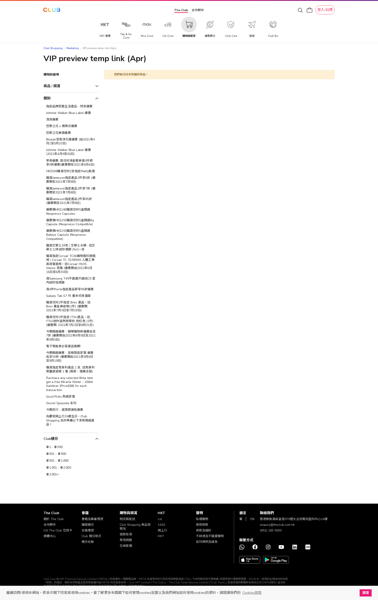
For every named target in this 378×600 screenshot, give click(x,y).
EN (252, 519)
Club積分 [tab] (51, 438)
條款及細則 (204, 530)
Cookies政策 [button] (252, 592)
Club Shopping (53, 48)
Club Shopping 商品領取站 (135, 527)
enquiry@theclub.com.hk (277, 525)
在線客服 (126, 546)
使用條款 (202, 525)
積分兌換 (88, 542)
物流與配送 (127, 519)
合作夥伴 (198, 10)
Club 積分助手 (91, 536)
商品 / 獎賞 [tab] (52, 86)
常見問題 (126, 540)
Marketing (72, 48)
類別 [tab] (47, 98)
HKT (161, 536)
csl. (160, 519)
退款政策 (126, 534)
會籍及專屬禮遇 (92, 519)
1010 (161, 525)
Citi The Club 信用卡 (58, 530)
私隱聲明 (202, 519)
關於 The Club (54, 519)
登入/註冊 (325, 9)
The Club (181, 10)
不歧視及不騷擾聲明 (210, 536)
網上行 (162, 530)
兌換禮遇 (88, 530)
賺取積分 (88, 525)
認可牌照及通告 (207, 542)
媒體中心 (50, 536)
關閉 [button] (365, 593)
